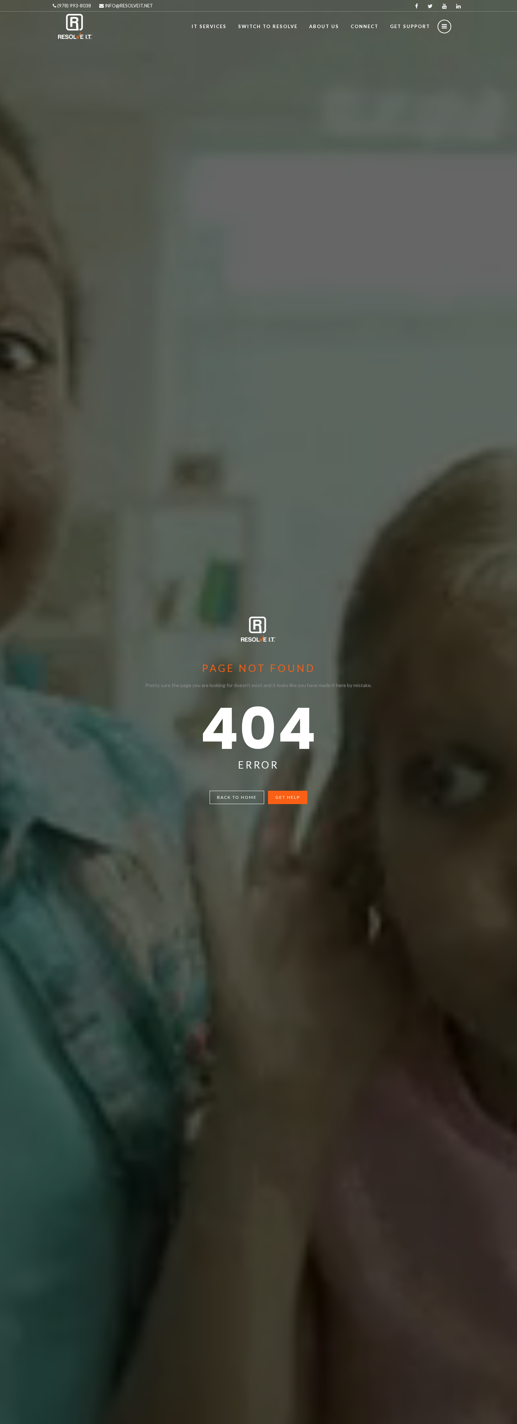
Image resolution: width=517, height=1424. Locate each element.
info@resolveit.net (128, 5)
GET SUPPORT (410, 26)
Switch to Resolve (268, 26)
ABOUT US (324, 26)
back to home (237, 797)
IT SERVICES (209, 26)
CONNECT (364, 26)
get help (287, 797)
